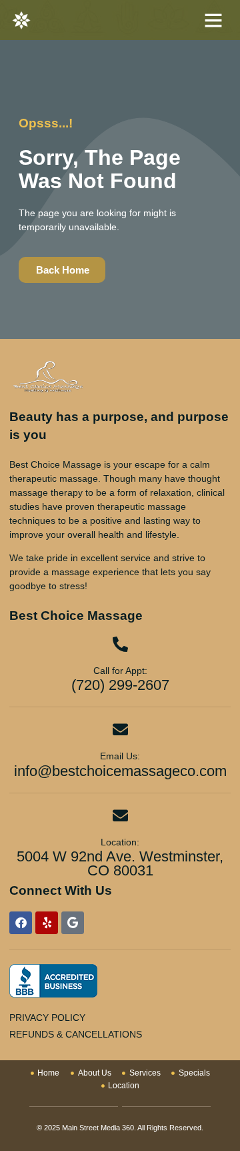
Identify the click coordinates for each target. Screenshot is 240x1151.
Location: (120, 842)
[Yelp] (46, 922)
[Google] (72, 922)
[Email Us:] (120, 729)
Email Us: (120, 756)
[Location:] (120, 815)
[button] (213, 20)
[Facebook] (20, 922)
